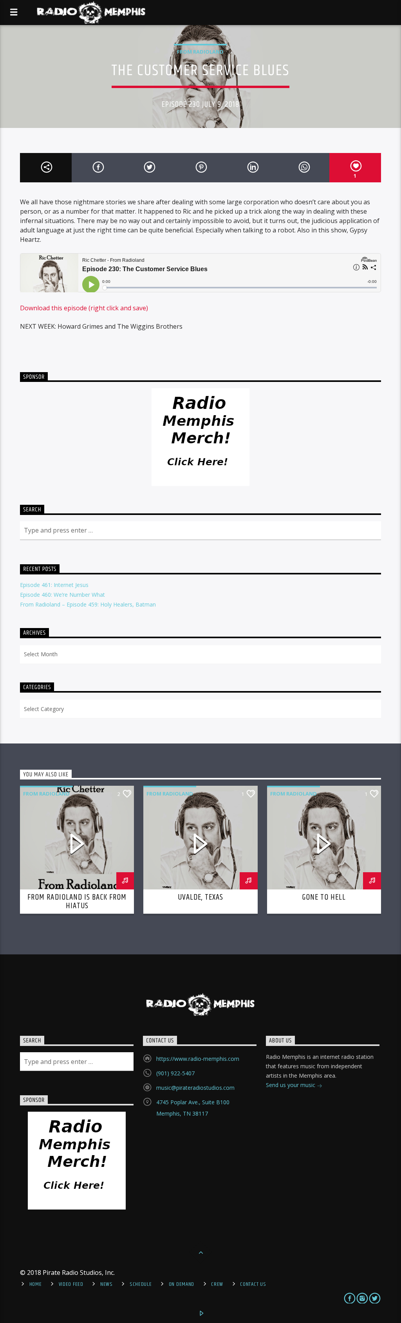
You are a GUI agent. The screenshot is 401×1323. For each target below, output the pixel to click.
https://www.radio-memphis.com (197, 1058)
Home (35, 1284)
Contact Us (253, 1284)
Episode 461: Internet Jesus (54, 585)
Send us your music (291, 1085)
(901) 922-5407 (175, 1073)
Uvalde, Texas (201, 897)
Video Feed (71, 1284)
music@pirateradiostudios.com (195, 1087)
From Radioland (200, 51)
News (106, 1284)
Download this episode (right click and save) (84, 308)
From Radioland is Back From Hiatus (76, 901)
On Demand (181, 1284)
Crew (217, 1284)
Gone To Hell (324, 897)
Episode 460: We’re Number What (62, 594)
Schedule (141, 1284)
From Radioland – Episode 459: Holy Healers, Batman (88, 604)
